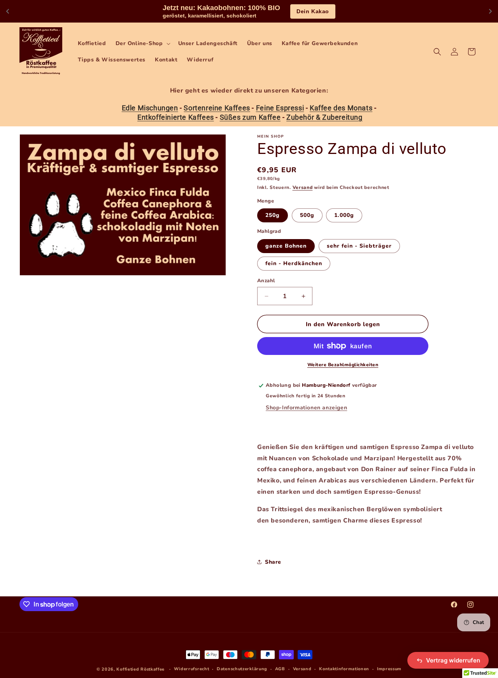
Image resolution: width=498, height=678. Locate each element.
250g (272, 215)
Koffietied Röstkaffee (140, 669)
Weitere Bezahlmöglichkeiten (343, 365)
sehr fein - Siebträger (359, 246)
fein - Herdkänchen (293, 263)
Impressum (389, 669)
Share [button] (273, 562)
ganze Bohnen (286, 246)
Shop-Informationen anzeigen (306, 407)
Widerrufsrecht (191, 669)
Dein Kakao (312, 11)
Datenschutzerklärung (242, 669)
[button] (142, 43)
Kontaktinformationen (344, 669)
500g (307, 215)
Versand (303, 187)
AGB (280, 669)
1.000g (344, 215)
